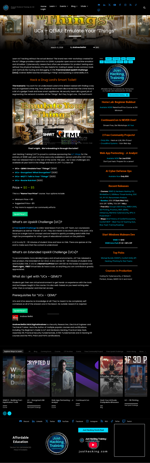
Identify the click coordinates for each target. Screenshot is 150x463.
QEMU (125, 210)
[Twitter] (109, 5)
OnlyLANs (105, 140)
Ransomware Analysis (118, 197)
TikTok (117, 421)
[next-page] (9, 413)
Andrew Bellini (79, 47)
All (29, 351)
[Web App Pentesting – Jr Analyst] (63, 376)
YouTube (65, 421)
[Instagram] (125, 5)
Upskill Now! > (20, 214)
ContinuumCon (82, 400)
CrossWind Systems (109, 143)
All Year (131, 125)
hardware (131, 59)
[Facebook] (120, 5)
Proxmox (113, 210)
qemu (120, 62)
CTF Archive (68, 351)
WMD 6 (112, 191)
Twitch (129, 421)
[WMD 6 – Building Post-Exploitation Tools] (14, 376)
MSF (120, 210)
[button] (144, 7)
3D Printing (104, 210)
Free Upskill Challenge (114, 351)
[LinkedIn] (104, 5)
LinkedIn (39, 421)
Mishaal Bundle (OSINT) (111, 258)
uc (126, 62)
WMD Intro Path (112, 243)
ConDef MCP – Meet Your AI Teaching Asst (117, 222)
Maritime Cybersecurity (119, 213)
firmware (116, 59)
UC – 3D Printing (131, 400)
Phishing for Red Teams (122, 261)
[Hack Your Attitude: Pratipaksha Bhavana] (111, 376)
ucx (130, 62)
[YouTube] (114, 5)
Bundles (104, 200)
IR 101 (105, 197)
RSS (106, 421)
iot (102, 62)
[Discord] (99, 5)
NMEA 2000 (131, 207)
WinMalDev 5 (105, 194)
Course (57, 351)
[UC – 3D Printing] (136, 376)
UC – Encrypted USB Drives (35, 401)
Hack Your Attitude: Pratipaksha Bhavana (109, 401)
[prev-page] (5, 413)
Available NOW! (106, 107)
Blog (35, 351)
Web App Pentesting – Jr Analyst (62, 401)
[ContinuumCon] (87, 376)
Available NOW (113, 158)
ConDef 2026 (127, 258)
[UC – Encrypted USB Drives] (38, 376)
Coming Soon (46, 351)
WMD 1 (116, 240)
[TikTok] (135, 5)
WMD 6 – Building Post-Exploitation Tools (13, 401)
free (123, 59)
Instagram (94, 421)
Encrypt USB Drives (117, 207)
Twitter (52, 421)
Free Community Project (94, 351)
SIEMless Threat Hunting (121, 194)
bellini (109, 59)
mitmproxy (104, 213)
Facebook (79, 421)
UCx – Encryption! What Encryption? (33, 172)
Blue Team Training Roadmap (112, 225)
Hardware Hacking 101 (125, 191)
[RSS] (130, 5)
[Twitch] (99, 10)
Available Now (114, 176)
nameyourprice (110, 62)
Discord (26, 421)
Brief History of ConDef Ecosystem (121, 219)
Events (78, 351)
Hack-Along (131, 351)
